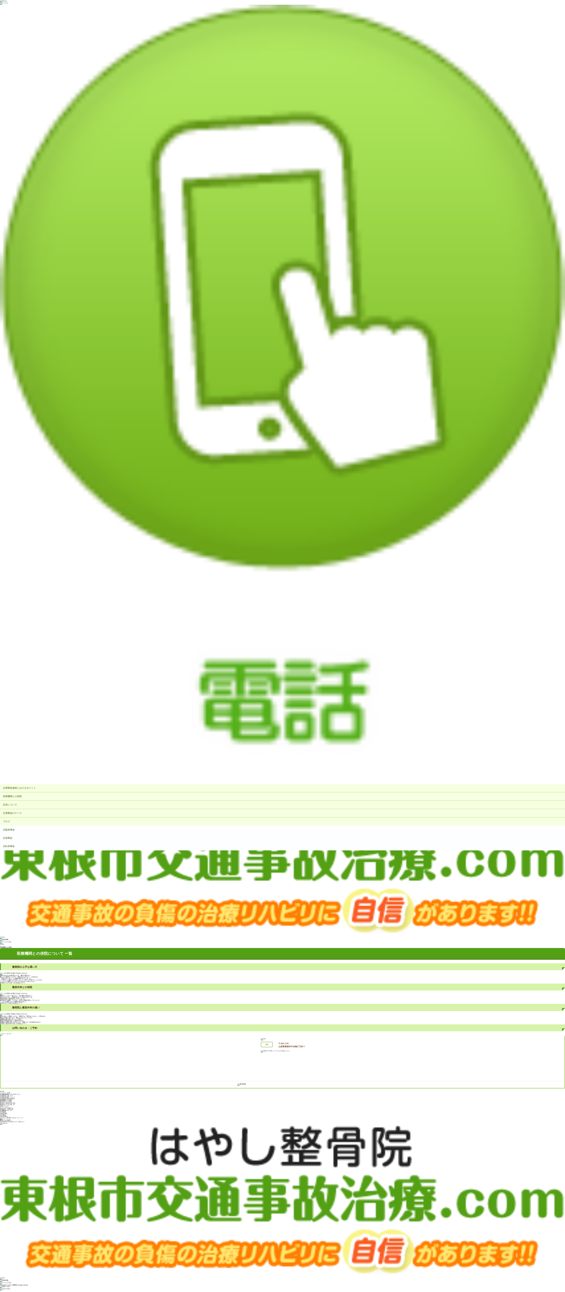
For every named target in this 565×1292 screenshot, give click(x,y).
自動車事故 (9, 829)
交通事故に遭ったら (6, 1096)
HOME (2, 944)
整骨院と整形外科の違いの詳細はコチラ (13, 1023)
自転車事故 (9, 846)
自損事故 (7, 838)
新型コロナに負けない (17, 1121)
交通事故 (3, 1112)
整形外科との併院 (6, 1101)
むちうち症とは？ (6, 1107)
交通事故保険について (7, 1097)
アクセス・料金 (5, 1093)
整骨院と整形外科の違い (8, 1103)
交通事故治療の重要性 (7, 1098)
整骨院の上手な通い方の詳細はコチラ (12, 983)
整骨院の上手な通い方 (7, 1104)
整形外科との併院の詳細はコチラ (11, 1003)
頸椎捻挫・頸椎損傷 (6, 1109)
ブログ (6, 821)
